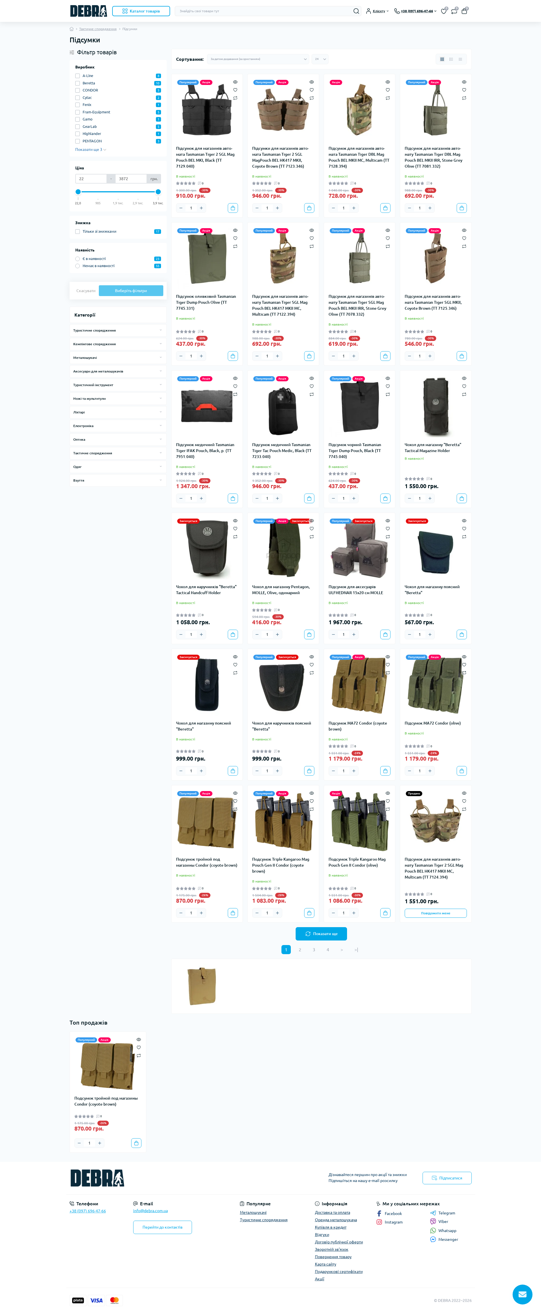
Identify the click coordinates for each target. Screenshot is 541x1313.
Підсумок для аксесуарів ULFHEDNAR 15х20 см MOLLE (356, 589)
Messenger (448, 1239)
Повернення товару (333, 1256)
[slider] (78, 191)
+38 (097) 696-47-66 (88, 1211)
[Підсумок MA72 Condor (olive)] (436, 685)
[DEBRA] (168, 1178)
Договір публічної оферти (339, 1242)
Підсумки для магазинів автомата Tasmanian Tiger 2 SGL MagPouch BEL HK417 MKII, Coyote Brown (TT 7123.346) (280, 157)
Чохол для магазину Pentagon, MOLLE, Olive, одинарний (281, 589)
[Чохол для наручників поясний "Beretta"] (283, 685)
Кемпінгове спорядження (94, 344)
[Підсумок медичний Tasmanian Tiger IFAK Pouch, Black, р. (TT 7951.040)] (207, 406)
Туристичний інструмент (93, 385)
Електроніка (83, 426)
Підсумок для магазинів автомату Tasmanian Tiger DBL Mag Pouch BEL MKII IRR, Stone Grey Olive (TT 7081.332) (433, 157)
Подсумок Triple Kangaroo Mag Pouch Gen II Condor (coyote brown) (280, 865)
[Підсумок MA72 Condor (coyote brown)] (360, 685)
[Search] (356, 11)
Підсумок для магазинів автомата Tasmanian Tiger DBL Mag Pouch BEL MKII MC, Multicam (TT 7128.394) (359, 157)
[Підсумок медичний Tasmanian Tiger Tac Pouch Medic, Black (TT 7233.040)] (283, 406)
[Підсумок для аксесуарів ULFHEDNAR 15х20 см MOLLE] (360, 548)
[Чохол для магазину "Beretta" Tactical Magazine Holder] (436, 406)
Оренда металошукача (336, 1220)
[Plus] (201, 208)
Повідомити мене (435, 913)
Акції (319, 1279)
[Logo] (89, 11)
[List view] (451, 59)
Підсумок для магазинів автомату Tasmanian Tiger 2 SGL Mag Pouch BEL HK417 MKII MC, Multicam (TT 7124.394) (434, 868)
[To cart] (233, 208)
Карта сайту (325, 1264)
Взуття (78, 480)
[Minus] (180, 208)
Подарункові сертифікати (339, 1271)
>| (356, 949)
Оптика (79, 439)
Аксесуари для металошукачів (98, 371)
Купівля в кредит (330, 1227)
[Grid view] (442, 59)
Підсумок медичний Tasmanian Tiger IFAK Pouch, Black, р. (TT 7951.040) (205, 450)
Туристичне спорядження (94, 330)
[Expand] (160, 330)
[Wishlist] (235, 89)
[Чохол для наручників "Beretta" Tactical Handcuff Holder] (207, 548)
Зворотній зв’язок (331, 1249)
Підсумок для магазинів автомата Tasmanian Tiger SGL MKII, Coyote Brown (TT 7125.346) (433, 302)
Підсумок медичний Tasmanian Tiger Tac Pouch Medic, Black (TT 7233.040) (282, 450)
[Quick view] (235, 81)
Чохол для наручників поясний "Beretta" (281, 726)
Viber (443, 1221)
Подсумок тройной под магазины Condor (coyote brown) (206, 862)
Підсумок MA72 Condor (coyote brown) (358, 726)
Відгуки (322, 1234)
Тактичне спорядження (98, 29)
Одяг (77, 467)
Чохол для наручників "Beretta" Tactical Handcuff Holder (206, 589)
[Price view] (460, 59)
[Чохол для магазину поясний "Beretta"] (436, 548)
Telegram (446, 1213)
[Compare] (235, 97)
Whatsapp (447, 1230)
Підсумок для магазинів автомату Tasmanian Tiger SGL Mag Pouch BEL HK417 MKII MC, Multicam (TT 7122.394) (280, 305)
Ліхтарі (79, 412)
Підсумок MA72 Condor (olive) (433, 723)
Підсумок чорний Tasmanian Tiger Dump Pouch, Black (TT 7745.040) (355, 450)
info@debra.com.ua (150, 1210)
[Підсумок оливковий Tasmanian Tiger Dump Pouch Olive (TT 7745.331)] (207, 258)
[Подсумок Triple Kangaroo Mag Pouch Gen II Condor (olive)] (360, 821)
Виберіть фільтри (131, 290)
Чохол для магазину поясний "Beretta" (432, 589)
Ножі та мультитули (89, 398)
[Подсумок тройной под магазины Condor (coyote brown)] (207, 821)
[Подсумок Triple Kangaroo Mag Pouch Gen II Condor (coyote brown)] (283, 821)
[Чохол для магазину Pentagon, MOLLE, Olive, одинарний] (283, 548)
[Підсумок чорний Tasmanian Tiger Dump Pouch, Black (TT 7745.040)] (360, 406)
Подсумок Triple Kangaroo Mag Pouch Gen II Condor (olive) (357, 862)
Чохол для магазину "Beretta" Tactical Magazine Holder (433, 447)
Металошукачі (85, 357)
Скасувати (85, 290)
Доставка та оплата (332, 1212)
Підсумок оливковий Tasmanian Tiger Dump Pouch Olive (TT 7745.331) (206, 302)
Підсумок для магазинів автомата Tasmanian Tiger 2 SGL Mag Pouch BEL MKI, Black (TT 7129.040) (205, 157)
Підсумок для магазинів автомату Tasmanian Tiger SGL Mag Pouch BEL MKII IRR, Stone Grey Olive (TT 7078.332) (357, 305)
